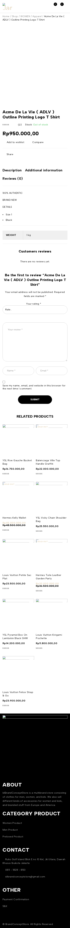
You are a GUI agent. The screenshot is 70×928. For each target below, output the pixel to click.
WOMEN (25, 16)
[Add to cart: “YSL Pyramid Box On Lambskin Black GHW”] (31, 603)
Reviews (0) (13, 178)
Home (6, 16)
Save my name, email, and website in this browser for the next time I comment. (34, 387)
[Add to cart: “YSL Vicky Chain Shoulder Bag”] (65, 485)
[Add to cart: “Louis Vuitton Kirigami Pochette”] (65, 603)
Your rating (33, 303)
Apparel (37, 16)
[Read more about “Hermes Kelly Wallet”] (31, 485)
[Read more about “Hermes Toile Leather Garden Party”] (65, 543)
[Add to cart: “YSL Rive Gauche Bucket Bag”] (31, 428)
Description (12, 170)
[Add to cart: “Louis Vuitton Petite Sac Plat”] (31, 543)
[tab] (12, 170)
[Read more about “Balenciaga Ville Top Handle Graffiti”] (65, 428)
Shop (15, 16)
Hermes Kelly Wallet (14, 517)
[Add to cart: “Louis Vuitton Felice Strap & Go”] (31, 660)
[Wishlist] (14, 142)
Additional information (44, 170)
